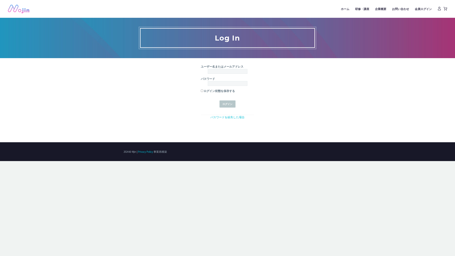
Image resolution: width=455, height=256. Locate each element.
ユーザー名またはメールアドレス (222, 66)
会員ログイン (423, 9)
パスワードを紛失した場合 (227, 117)
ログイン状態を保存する (219, 91)
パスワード (208, 79)
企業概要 (380, 9)
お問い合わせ (400, 9)
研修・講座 (362, 9)
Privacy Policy (145, 151)
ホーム (345, 9)
